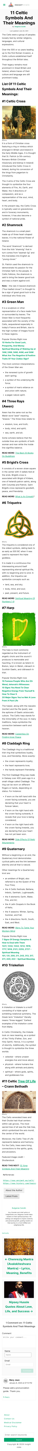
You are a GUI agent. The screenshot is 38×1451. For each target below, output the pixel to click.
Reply (7, 1397)
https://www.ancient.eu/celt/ (18, 1181)
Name (7, 1351)
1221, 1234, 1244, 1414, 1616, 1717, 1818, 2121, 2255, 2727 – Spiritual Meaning (16, 949)
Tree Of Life (27, 1081)
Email (7, 1361)
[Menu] (4, 5)
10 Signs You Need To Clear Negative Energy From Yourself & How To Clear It (18, 690)
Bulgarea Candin (20, 26)
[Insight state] (19, 4)
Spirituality (5, 1233)
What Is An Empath (24, 496)
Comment (6, 1333)
